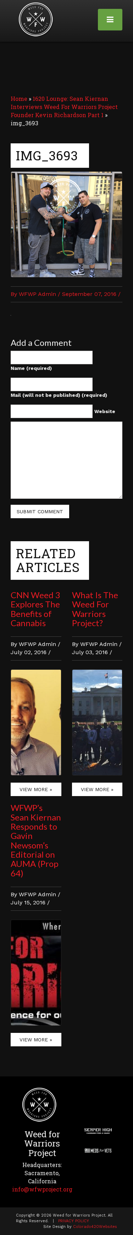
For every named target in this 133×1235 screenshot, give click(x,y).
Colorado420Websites (95, 1226)
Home (19, 98)
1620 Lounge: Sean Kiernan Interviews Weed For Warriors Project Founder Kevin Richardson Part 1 (64, 107)
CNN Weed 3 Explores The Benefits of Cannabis (35, 609)
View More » (36, 789)
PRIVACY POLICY (73, 1221)
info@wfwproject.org (42, 1189)
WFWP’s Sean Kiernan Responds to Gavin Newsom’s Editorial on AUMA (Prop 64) (36, 840)
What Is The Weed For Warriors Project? (95, 609)
